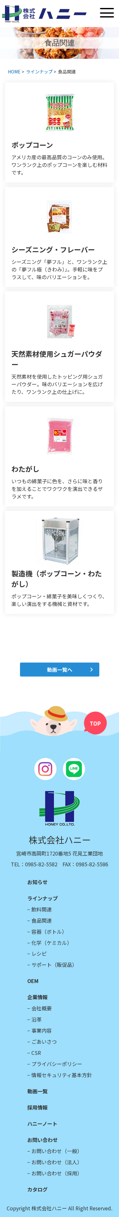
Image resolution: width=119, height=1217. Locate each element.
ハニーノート (42, 1123)
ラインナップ (39, 71)
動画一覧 (37, 1091)
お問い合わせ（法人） (56, 1162)
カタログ (37, 1189)
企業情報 (37, 997)
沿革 (36, 1019)
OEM (32, 981)
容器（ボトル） (49, 931)
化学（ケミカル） (51, 942)
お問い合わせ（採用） (56, 1173)
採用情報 (37, 1107)
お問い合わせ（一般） (56, 1151)
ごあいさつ (44, 1041)
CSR (36, 1052)
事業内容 (41, 1030)
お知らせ (37, 882)
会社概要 (41, 1008)
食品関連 (41, 920)
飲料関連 (41, 909)
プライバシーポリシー (56, 1064)
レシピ (39, 953)
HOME (14, 71)
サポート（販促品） (54, 964)
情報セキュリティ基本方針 (61, 1075)
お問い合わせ (42, 1140)
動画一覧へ (59, 669)
